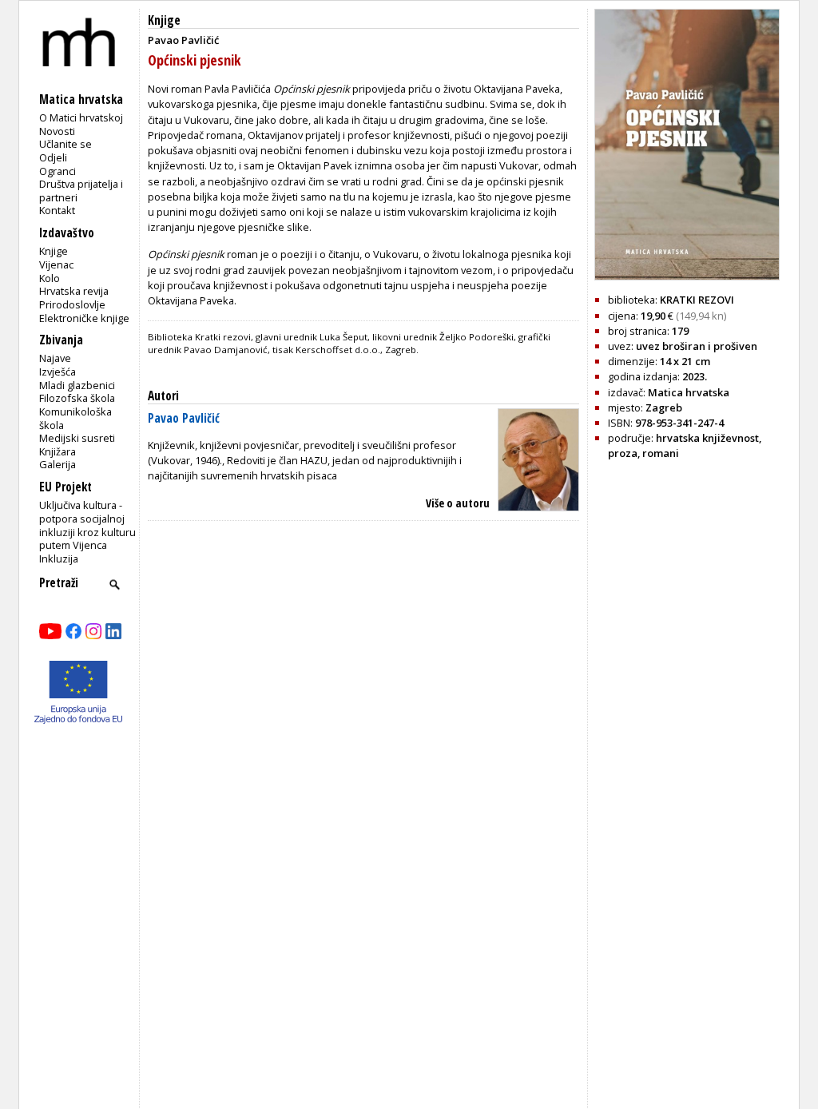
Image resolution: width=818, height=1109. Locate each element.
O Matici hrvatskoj (81, 117)
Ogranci (57, 171)
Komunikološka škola (75, 418)
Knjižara (57, 451)
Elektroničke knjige (84, 318)
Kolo (49, 278)
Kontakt (57, 210)
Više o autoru (458, 503)
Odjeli (53, 157)
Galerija (57, 464)
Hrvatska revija (74, 291)
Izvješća (57, 371)
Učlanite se (65, 144)
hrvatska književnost (707, 438)
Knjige (53, 251)
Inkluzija (58, 558)
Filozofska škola (77, 398)
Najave (55, 358)
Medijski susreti (77, 438)
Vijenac (56, 264)
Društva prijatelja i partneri (81, 191)
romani (660, 453)
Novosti (57, 131)
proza (622, 453)
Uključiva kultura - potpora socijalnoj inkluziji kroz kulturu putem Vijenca (87, 525)
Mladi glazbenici (77, 385)
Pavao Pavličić (184, 418)
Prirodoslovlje (72, 304)
